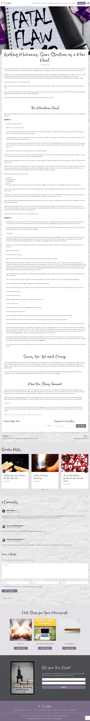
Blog (69, 3)
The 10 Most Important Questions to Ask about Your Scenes (73, 478)
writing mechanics (37, 414)
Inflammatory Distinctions (81, 437)
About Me (38, 3)
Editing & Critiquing (52, 3)
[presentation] (15, 463)
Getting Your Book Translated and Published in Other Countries (20, 437)
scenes (29, 414)
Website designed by (52, 718)
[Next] (86, 471)
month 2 (13, 74)
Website (63, 583)
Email (34, 583)
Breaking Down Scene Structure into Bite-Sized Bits (15, 476)
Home (33, 3)
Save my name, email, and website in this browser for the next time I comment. (22, 586)
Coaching (43, 3)
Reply (86, 510)
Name (4, 583)
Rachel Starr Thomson (10, 414)
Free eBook (81, 3)
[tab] (42, 489)
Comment (5, 565)
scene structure (21, 414)
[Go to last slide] (4, 471)
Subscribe (81, 426)
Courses (65, 3)
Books (60, 3)
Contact (74, 3)
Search (49, 425)
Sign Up (63, 687)
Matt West (10, 510)
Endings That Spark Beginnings (41, 476)
